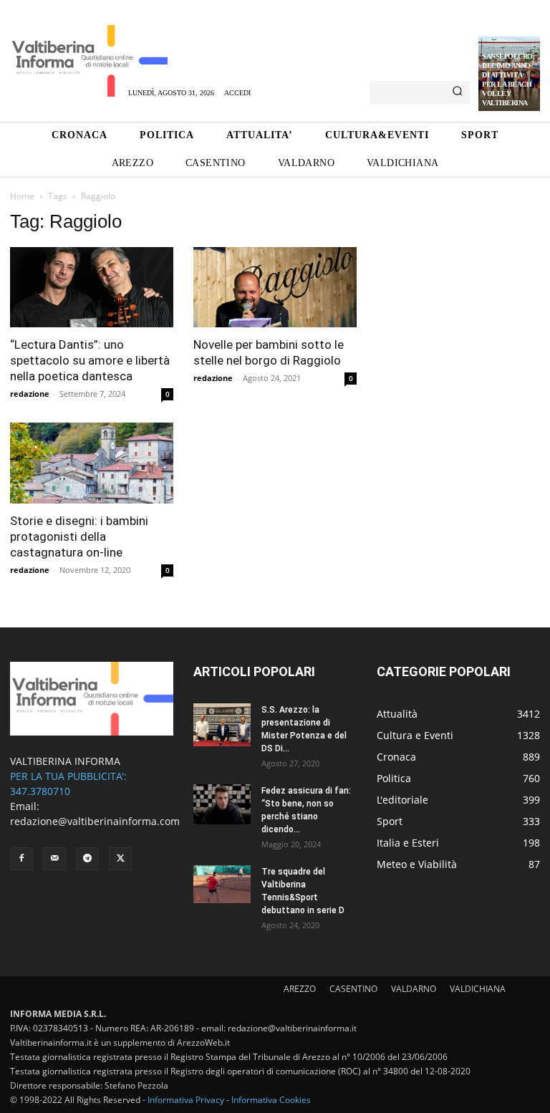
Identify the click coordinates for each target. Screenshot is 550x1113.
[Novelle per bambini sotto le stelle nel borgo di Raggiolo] (275, 287)
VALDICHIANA (478, 989)
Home (22, 196)
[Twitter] (120, 858)
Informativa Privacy (186, 1100)
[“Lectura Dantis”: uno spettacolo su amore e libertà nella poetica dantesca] (91, 287)
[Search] (457, 92)
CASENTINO (353, 989)
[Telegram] (87, 858)
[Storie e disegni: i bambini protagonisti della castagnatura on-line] (91, 463)
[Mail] (54, 858)
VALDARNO (413, 989)
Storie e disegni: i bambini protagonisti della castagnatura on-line (79, 536)
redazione (29, 393)
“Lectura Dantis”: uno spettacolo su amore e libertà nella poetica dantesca (90, 360)
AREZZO (300, 989)
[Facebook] (21, 858)
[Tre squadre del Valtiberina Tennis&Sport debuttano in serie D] (222, 884)
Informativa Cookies (271, 1100)
